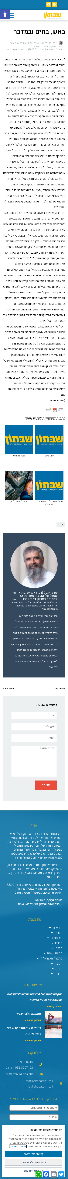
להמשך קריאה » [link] (54, 1006)
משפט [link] (58, 933)
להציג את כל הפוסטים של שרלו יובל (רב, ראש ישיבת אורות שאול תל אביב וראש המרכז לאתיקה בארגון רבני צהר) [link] (34, 604)
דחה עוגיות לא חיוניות (33, 1162)
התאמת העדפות (33, 1170)
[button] (11, 15)
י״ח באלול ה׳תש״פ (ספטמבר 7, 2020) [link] (45, 49)
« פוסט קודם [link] (59, 688)
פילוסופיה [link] (56, 938)
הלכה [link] (59, 948)
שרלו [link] (60, 524)
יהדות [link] (59, 968)
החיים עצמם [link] (54, 953)
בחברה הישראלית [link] (51, 958)
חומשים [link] (57, 928)
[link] (5, 14)
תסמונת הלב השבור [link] (28, 1014)
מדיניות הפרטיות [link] (18, 1146)
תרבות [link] (58, 974)
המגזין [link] (58, 963)
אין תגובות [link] (12, 49)
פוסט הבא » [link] (8, 688)
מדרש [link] (58, 943)
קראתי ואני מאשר (33, 1154)
